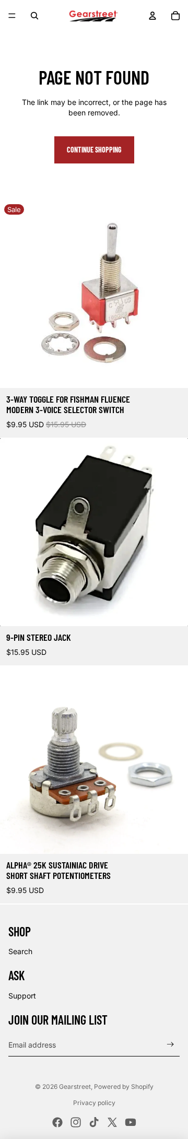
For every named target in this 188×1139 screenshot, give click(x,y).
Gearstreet (75, 1086)
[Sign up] (170, 1045)
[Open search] (34, 15)
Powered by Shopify (124, 1086)
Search (20, 951)
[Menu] (12, 16)
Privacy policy (94, 1103)
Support (22, 995)
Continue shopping (94, 149)
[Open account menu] (152, 15)
